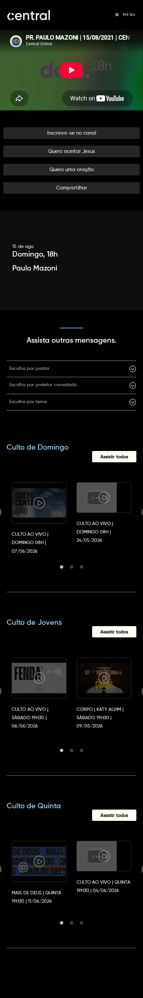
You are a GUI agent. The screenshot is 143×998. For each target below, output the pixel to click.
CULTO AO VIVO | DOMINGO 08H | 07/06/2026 (30, 542)
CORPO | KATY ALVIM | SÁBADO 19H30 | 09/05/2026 (99, 717)
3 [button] (81, 567)
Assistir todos (114, 457)
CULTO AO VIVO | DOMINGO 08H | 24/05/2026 (94, 531)
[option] (39, 512)
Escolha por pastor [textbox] (29, 368)
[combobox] (71, 369)
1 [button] (61, 567)
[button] (71, 133)
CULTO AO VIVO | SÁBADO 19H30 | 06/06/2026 (30, 717)
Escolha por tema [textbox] (28, 401)
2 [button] (71, 567)
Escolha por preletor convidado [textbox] (43, 385)
